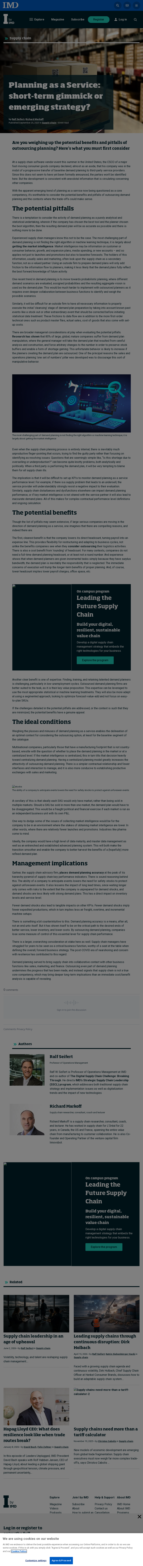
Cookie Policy (19, 1551)
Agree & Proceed (61, 1560)
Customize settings (35, 1560)
